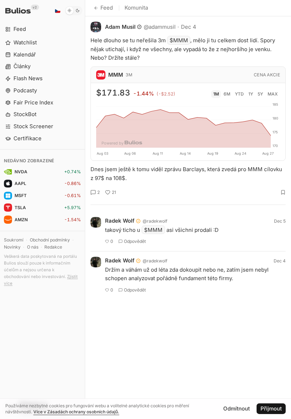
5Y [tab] (260, 94)
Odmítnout (236, 408)
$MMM (179, 40)
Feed (106, 7)
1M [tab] (216, 94)
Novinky (12, 247)
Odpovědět (135, 241)
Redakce (53, 247)
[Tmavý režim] (73, 10)
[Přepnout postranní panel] (85, 209)
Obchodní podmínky (50, 240)
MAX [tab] (273, 94)
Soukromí (13, 240)
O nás (32, 247)
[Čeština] (57, 10)
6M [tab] (227, 94)
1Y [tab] (250, 94)
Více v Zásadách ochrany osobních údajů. (76, 411)
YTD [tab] (239, 94)
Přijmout (271, 408)
